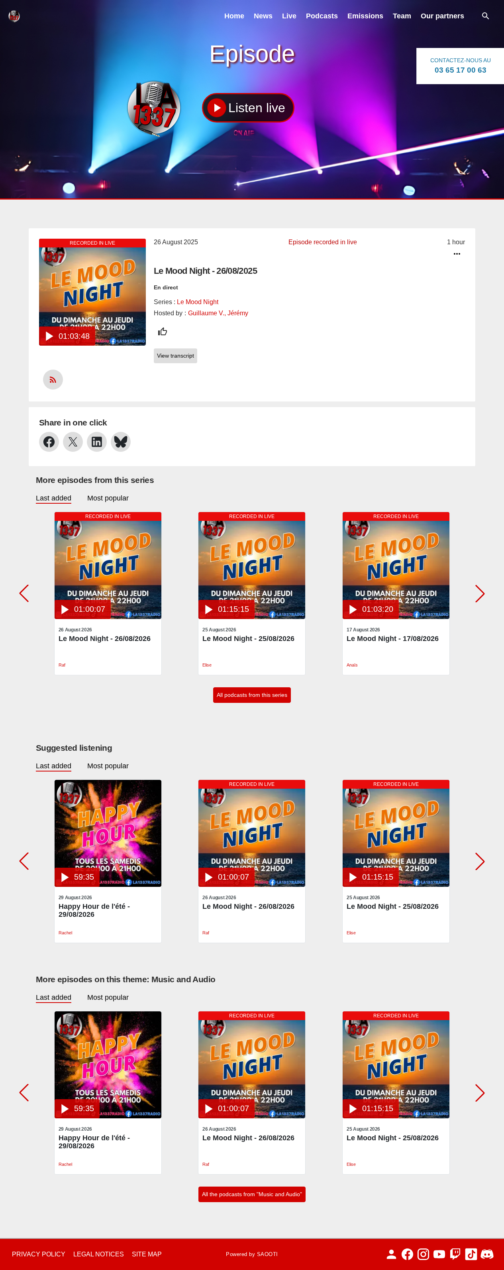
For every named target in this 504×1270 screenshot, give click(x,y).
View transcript (175, 355)
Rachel (65, 932)
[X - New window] (73, 442)
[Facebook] (407, 1254)
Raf (62, 665)
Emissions (365, 16)
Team (402, 16)
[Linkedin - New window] (97, 442)
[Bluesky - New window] (121, 442)
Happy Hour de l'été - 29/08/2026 (94, 910)
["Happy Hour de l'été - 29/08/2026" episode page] (108, 884)
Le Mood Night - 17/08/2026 (393, 639)
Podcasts (322, 16)
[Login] (391, 1254)
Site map (147, 1254)
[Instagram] (423, 1254)
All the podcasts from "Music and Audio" (252, 1194)
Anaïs (352, 665)
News (263, 16)
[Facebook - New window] (49, 442)
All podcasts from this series (252, 695)
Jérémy (237, 313)
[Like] (162, 331)
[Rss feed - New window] (53, 380)
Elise (207, 665)
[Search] (485, 16)
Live (289, 16)
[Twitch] (455, 1254)
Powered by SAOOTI (252, 1254)
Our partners (442, 16)
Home (234, 16)
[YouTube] (439, 1254)
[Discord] (487, 1254)
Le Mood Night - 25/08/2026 (248, 639)
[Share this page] (457, 254)
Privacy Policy (38, 1254)
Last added (53, 498)
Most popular (108, 498)
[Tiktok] (471, 1254)
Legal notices (98, 1254)
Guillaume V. (206, 313)
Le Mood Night (197, 302)
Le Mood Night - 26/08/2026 (105, 639)
